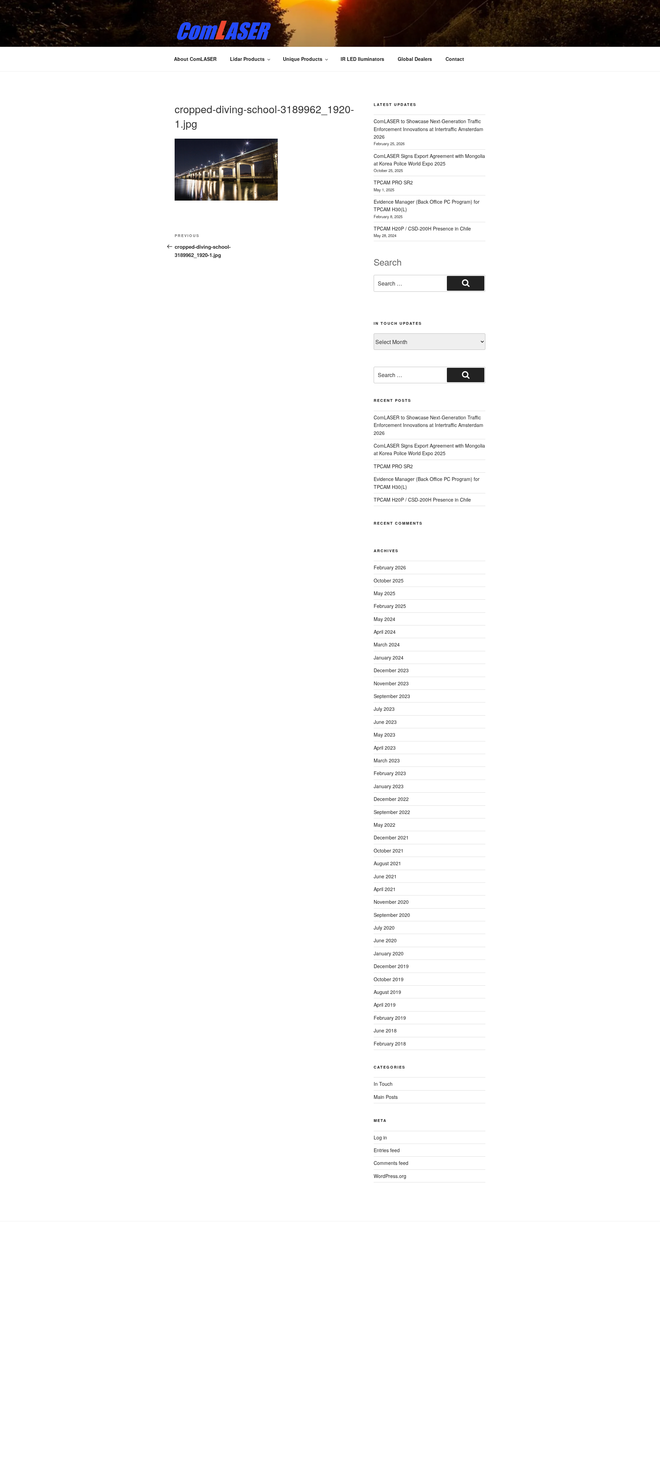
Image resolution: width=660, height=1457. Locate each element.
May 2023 (384, 734)
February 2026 (390, 567)
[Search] (465, 283)
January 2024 (389, 657)
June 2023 (385, 721)
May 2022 (384, 824)
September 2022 (392, 811)
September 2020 (392, 914)
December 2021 (391, 837)
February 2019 (390, 1017)
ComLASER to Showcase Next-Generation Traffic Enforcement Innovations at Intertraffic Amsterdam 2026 (428, 129)
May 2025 (384, 593)
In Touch (383, 1083)
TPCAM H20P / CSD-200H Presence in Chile (422, 228)
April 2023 (385, 747)
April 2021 (385, 889)
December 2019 (391, 966)
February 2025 (390, 605)
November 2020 (391, 901)
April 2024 (385, 631)
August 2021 (387, 863)
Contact (455, 58)
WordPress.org (390, 1175)
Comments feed (391, 1162)
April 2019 (385, 1004)
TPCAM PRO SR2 (393, 182)
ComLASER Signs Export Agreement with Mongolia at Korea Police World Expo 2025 (429, 449)
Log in (380, 1137)
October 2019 (389, 979)
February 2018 (390, 1043)
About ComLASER (195, 58)
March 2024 (387, 644)
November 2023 (391, 683)
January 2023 (389, 786)
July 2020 (384, 927)
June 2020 (385, 940)
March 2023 (387, 760)
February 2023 (390, 773)
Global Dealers (415, 58)
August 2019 (387, 991)
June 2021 (385, 876)
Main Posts (386, 1096)
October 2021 (389, 850)
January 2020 (389, 953)
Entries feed (387, 1150)
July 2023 (384, 708)
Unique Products (302, 58)
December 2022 (391, 798)
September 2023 (392, 696)
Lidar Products (247, 58)
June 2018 (385, 1030)
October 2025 (389, 580)
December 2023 (391, 670)
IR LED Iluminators (362, 58)
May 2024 (384, 618)
